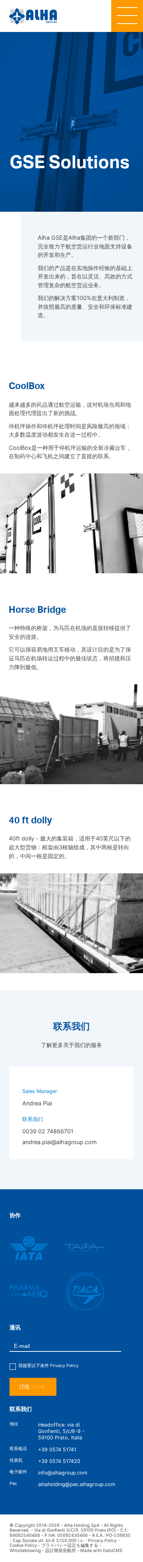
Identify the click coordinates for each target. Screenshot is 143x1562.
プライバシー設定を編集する (69, 1545)
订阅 (24, 1387)
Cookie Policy (23, 1545)
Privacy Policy (64, 1365)
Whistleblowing (25, 1550)
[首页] (33, 16)
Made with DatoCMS (101, 1550)
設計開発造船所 (60, 1550)
